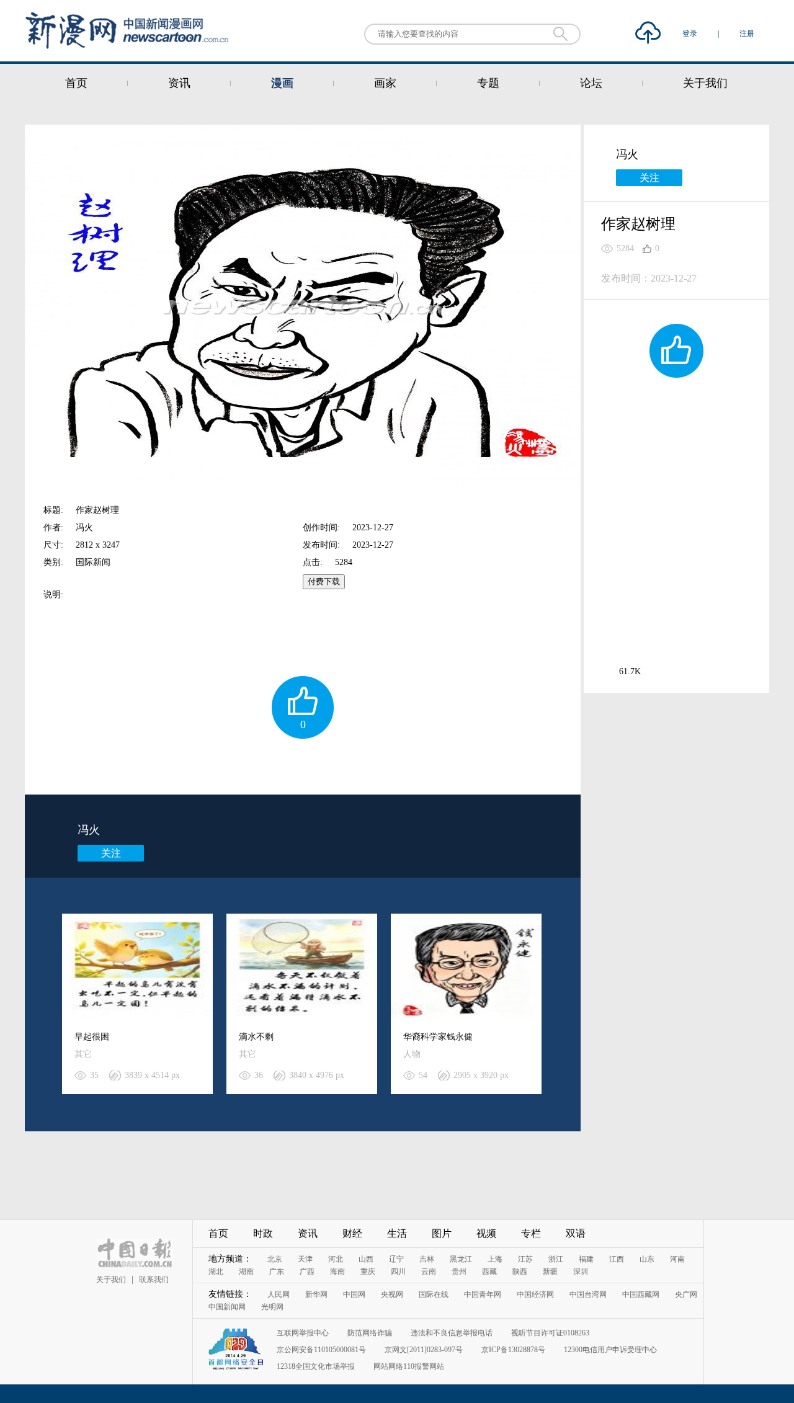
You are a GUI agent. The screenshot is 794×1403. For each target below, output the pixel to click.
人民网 (278, 1294)
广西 (307, 1271)
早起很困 (91, 1036)
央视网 (392, 1294)
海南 (337, 1271)
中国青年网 (482, 1294)
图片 (442, 1233)
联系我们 (154, 1279)
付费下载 (324, 581)
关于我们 (705, 83)
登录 (690, 33)
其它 (83, 1054)
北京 (274, 1259)
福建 (586, 1259)
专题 (488, 83)
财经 (352, 1233)
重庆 (367, 1271)
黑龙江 (461, 1259)
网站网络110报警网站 (408, 1366)
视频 (486, 1233)
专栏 (531, 1233)
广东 (276, 1271)
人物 (412, 1054)
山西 (366, 1259)
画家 (385, 83)
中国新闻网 (227, 1307)
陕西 (519, 1271)
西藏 (489, 1271)
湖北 (215, 1271)
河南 (677, 1259)
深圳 (580, 1271)
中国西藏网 (640, 1294)
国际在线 (433, 1294)
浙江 (555, 1259)
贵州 (459, 1271)
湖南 (246, 1271)
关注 (111, 853)
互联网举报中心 (303, 1333)
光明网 (272, 1307)
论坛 (591, 83)
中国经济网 (535, 1294)
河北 (335, 1259)
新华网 (316, 1294)
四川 (398, 1271)
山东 (647, 1259)
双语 (576, 1233)
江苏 (525, 1259)
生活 (397, 1233)
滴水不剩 (256, 1036)
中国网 (354, 1294)
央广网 (686, 1294)
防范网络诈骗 (369, 1333)
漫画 (282, 83)
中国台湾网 (588, 1294)
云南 (428, 1271)
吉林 (426, 1259)
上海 (495, 1259)
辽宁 (396, 1259)
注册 (746, 33)
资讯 (179, 83)
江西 (616, 1259)
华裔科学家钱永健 (438, 1036)
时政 (263, 1233)
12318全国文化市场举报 (316, 1366)
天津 (305, 1259)
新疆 (550, 1271)
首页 (76, 83)
